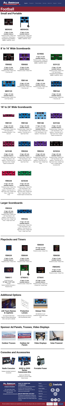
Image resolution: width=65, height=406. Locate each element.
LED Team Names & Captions (8, 312)
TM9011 (8, 277)
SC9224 (56, 151)
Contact (59, 3)
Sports (25, 3)
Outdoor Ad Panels (24, 344)
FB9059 (40, 245)
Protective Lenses (24, 312)
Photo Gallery (38, 3)
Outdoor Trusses (8, 343)
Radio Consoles (8, 368)
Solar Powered (56, 343)
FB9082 (8, 64)
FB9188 (40, 123)
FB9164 (56, 91)
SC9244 (24, 181)
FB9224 (40, 151)
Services (44, 3)
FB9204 (24, 151)
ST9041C (24, 277)
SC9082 (40, 54)
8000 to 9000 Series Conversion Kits (24, 370)
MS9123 (8, 91)
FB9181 (8, 123)
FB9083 (24, 64)
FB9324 (8, 208)
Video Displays (40, 343)
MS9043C (24, 29)
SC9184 (56, 123)
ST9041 (40, 277)
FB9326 (24, 219)
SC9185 (8, 151)
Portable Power (40, 368)
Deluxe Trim (40, 311)
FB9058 (56, 255)
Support (54, 3)
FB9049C (56, 267)
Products (31, 3)
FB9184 (24, 123)
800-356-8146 (10, 392)
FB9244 (8, 181)
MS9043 (8, 29)
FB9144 (24, 80)
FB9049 (24, 255)
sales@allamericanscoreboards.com (11, 394)
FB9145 (40, 80)
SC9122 (56, 64)
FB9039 (8, 255)
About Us (50, 3)
